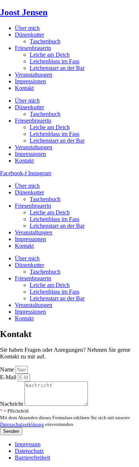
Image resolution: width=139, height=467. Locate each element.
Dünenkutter (29, 34)
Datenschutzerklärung (22, 424)
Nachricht (12, 404)
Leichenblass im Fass (54, 61)
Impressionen (30, 81)
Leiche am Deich (50, 54)
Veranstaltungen (33, 74)
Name (8, 369)
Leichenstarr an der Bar (57, 68)
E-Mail (9, 377)
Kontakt (24, 88)
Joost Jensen (23, 12)
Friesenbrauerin (33, 48)
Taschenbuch (45, 41)
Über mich (27, 28)
